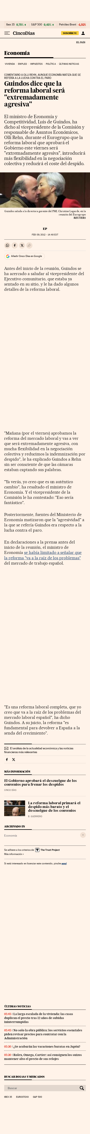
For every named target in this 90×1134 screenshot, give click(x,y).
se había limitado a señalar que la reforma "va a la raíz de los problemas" (43, 555)
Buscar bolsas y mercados (24, 1076)
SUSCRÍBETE (70, 33)
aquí (64, 863)
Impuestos (36, 64)
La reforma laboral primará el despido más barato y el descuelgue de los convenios (54, 807)
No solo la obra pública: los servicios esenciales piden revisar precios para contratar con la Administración (43, 1034)
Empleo (22, 64)
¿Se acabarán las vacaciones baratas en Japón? (46, 1046)
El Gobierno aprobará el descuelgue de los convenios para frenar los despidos (40, 782)
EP (45, 229)
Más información (13, 854)
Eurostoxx (22, 1097)
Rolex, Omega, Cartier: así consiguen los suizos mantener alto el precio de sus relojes (43, 1057)
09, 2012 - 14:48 (45, 234)
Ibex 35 (10, 24)
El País (80, 42)
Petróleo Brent (67, 24)
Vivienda (10, 64)
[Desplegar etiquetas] (83, 835)
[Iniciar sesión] (83, 33)
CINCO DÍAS (10, 790)
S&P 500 (36, 24)
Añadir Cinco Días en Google (26, 256)
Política (51, 64)
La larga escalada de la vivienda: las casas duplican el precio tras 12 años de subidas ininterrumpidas (38, 1018)
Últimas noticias (69, 64)
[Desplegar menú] (7, 33)
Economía (17, 53)
